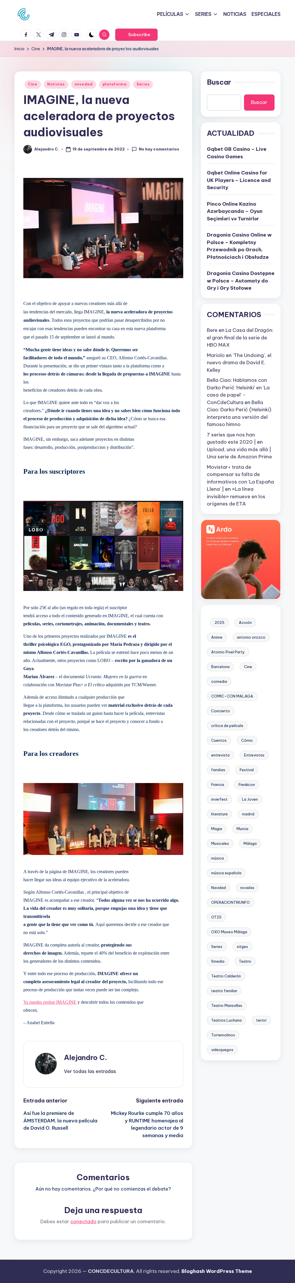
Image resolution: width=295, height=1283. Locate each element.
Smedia (217, 961)
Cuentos (219, 740)
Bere (212, 330)
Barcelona (220, 666)
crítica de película (227, 725)
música (217, 858)
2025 (219, 622)
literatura (219, 814)
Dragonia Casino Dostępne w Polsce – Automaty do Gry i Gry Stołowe (241, 280)
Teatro (245, 961)
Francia (217, 784)
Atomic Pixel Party (228, 652)
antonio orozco (251, 637)
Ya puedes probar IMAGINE (49, 1002)
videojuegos (222, 1049)
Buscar (219, 82)
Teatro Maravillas (226, 1005)
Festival (247, 769)
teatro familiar (224, 990)
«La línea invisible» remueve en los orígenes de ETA (236, 496)
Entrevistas (254, 755)
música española (226, 873)
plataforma (115, 84)
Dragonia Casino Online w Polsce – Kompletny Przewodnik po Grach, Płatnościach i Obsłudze (239, 246)
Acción (245, 622)
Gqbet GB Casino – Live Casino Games (236, 153)
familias (218, 769)
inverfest (219, 799)
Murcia (242, 828)
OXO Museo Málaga (229, 931)
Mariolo (216, 355)
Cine (32, 84)
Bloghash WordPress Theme (216, 1271)
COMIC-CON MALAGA (232, 696)
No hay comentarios (159, 149)
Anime (216, 637)
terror (261, 1020)
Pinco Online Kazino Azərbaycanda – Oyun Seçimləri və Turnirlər (234, 211)
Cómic (247, 740)
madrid (248, 814)
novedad (84, 84)
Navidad (218, 887)
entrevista (220, 755)
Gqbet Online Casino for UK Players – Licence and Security (239, 180)
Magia (216, 828)
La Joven (250, 799)
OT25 (216, 917)
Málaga (250, 843)
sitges (242, 946)
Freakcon (247, 784)
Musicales (220, 843)
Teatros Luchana (226, 1020)
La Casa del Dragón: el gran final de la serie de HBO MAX (240, 337)
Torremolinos (223, 1035)
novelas (247, 887)
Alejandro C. (85, 1057)
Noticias (56, 84)
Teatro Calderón (226, 976)
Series (143, 84)
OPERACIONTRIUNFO (230, 902)
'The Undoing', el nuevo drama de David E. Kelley (239, 362)
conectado (83, 1221)
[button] (136, 35)
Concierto (220, 711)
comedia (219, 681)
